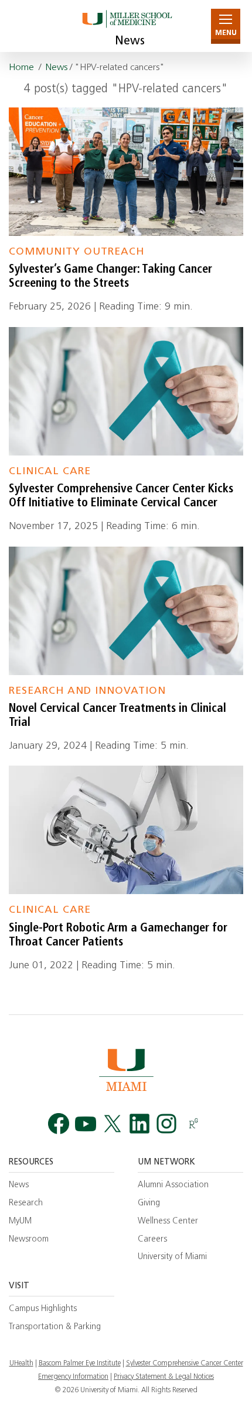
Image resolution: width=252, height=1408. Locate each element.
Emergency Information (73, 1377)
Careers (152, 1239)
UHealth (21, 1363)
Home (21, 67)
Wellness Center (168, 1221)
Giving (149, 1203)
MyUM (20, 1221)
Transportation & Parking (55, 1327)
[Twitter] (112, 1123)
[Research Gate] (193, 1123)
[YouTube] (85, 1123)
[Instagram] (166, 1123)
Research (26, 1203)
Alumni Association (173, 1185)
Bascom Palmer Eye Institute (80, 1363)
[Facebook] (58, 1123)
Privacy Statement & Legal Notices (164, 1377)
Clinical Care (50, 472)
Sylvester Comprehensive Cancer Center (184, 1363)
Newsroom (29, 1239)
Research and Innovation (87, 691)
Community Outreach (76, 252)
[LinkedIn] (139, 1123)
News (130, 41)
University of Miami (172, 1257)
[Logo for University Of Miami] (126, 1069)
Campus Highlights (43, 1309)
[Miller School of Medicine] (126, 26)
